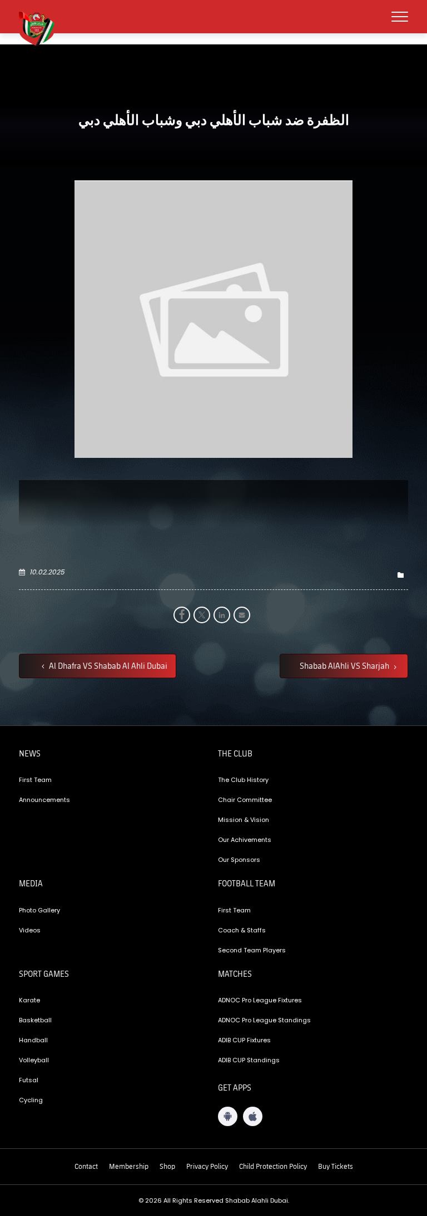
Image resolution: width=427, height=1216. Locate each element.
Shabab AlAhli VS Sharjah (345, 665)
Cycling (31, 1100)
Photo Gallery (39, 910)
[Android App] (227, 1116)
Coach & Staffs (242, 930)
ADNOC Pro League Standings (264, 1020)
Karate (29, 1000)
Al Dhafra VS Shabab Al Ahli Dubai (107, 665)
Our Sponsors (239, 859)
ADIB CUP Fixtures (244, 1040)
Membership (128, 1166)
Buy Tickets (335, 1166)
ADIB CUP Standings (249, 1060)
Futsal (28, 1080)
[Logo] (41, 27)
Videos (30, 930)
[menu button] (399, 16)
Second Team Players (252, 950)
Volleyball (34, 1060)
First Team (35, 779)
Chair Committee (245, 799)
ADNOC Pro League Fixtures (260, 1000)
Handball (33, 1040)
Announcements (44, 799)
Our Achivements (244, 839)
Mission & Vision (243, 819)
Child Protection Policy (273, 1166)
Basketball (35, 1020)
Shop (167, 1166)
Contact (86, 1166)
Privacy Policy (207, 1166)
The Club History (243, 779)
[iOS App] (252, 1116)
